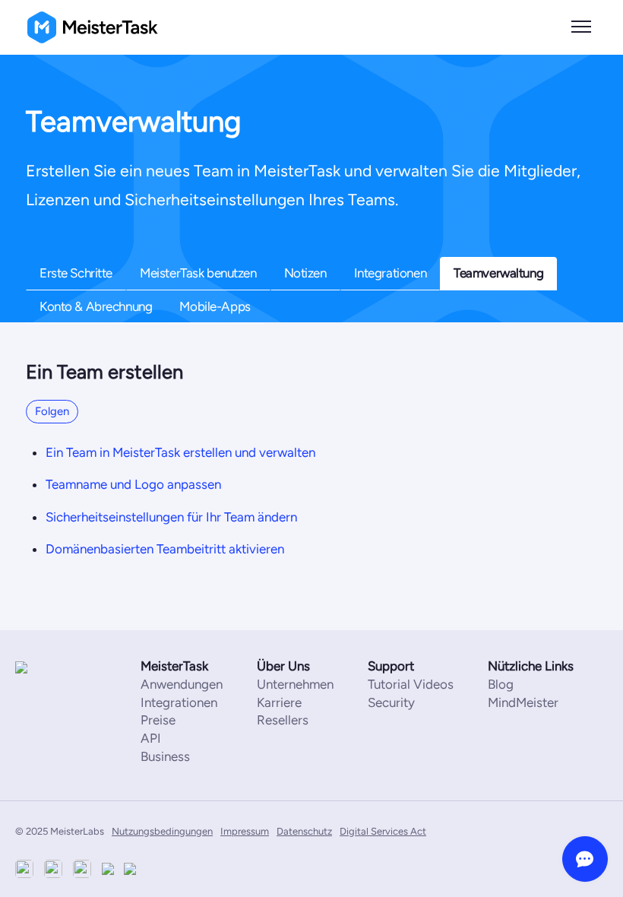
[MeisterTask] (60, 667)
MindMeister (523, 702)
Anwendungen (182, 684)
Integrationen (390, 273)
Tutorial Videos (411, 684)
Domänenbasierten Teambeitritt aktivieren (165, 548)
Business (165, 756)
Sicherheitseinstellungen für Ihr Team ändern (171, 517)
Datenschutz (304, 831)
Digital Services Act (383, 831)
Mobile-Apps (214, 306)
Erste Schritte (76, 273)
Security (391, 702)
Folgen (52, 411)
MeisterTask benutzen (198, 273)
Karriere (279, 702)
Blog (501, 684)
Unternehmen (295, 684)
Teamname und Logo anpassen (133, 484)
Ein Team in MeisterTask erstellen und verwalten (180, 452)
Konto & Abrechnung (96, 306)
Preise (158, 719)
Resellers (282, 719)
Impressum (244, 831)
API (151, 738)
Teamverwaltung (498, 273)
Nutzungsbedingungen (162, 831)
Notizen (305, 273)
